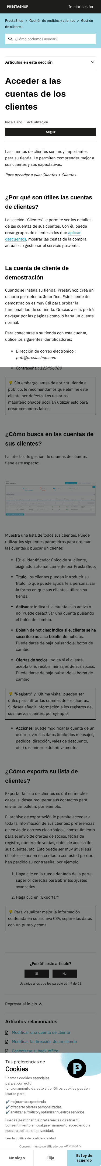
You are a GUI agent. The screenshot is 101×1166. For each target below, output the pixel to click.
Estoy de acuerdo (84, 1158)
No (64, 973)
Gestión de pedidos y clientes (52, 20)
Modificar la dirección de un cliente (44, 1041)
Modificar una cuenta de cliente (41, 1032)
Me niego (17, 1158)
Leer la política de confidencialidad (30, 1138)
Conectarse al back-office (35, 1050)
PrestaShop (14, 20)
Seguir (50, 132)
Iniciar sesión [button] (80, 6)
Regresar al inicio (21, 1003)
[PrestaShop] (18, 7)
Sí (36, 973)
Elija (50, 1158)
